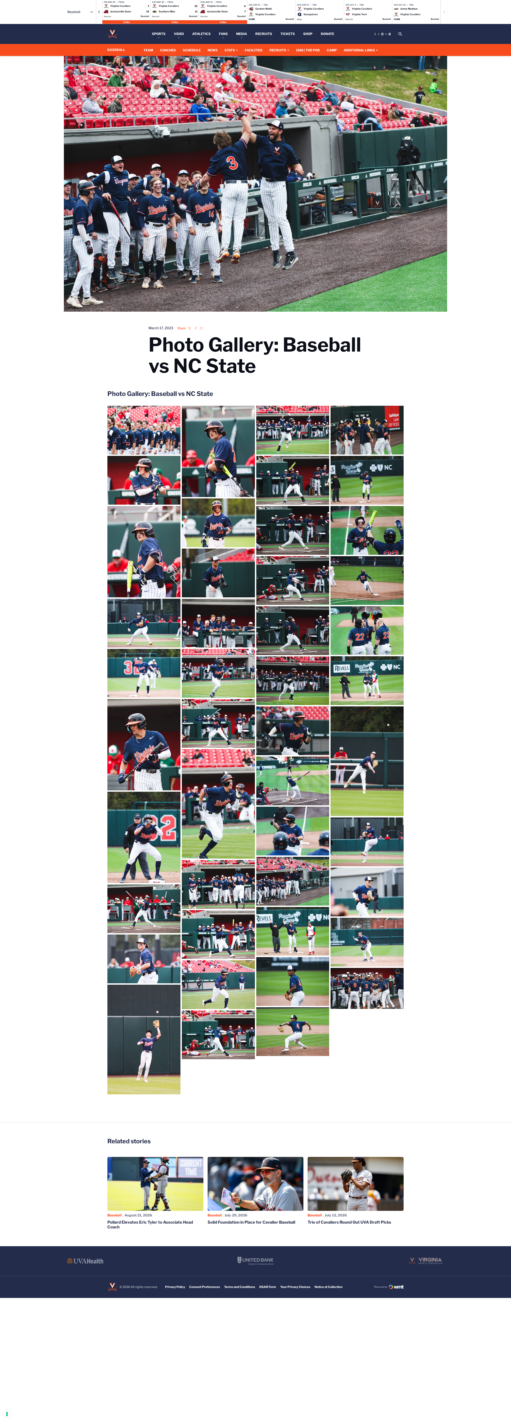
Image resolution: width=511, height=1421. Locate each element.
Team (148, 50)
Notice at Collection (329, 1287)
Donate (327, 34)
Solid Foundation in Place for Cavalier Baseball (251, 1222)
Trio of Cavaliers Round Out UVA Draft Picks (349, 1222)
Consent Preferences (204, 1287)
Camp (332, 50)
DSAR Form (267, 1287)
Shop (307, 34)
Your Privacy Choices (295, 1287)
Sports (158, 34)
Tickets (287, 34)
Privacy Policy (175, 1287)
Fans (223, 34)
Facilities (253, 50)
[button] (99, 12)
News (213, 50)
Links (126, 21)
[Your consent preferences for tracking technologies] (7, 1414)
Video (179, 34)
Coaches (168, 50)
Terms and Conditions (239, 1287)
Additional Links (359, 50)
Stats (230, 50)
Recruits (263, 34)
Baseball (114, 1215)
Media (241, 34)
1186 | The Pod (308, 50)
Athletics (201, 34)
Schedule (192, 50)
